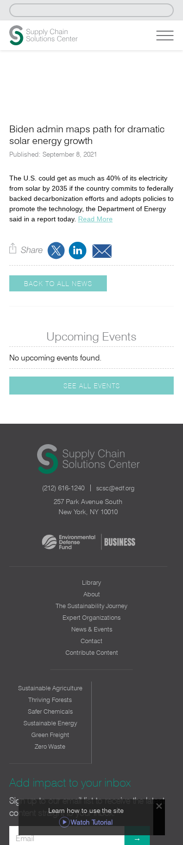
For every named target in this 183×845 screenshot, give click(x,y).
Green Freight (50, 734)
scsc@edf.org (115, 488)
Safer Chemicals (50, 711)
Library (91, 582)
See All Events (91, 385)
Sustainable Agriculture (50, 688)
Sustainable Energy (50, 723)
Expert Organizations (91, 617)
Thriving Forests (50, 699)
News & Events (91, 629)
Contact (91, 641)
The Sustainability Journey (91, 606)
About (91, 594)
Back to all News (58, 283)
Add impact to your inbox (70, 782)
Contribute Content (91, 652)
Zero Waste (50, 746)
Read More (95, 219)
